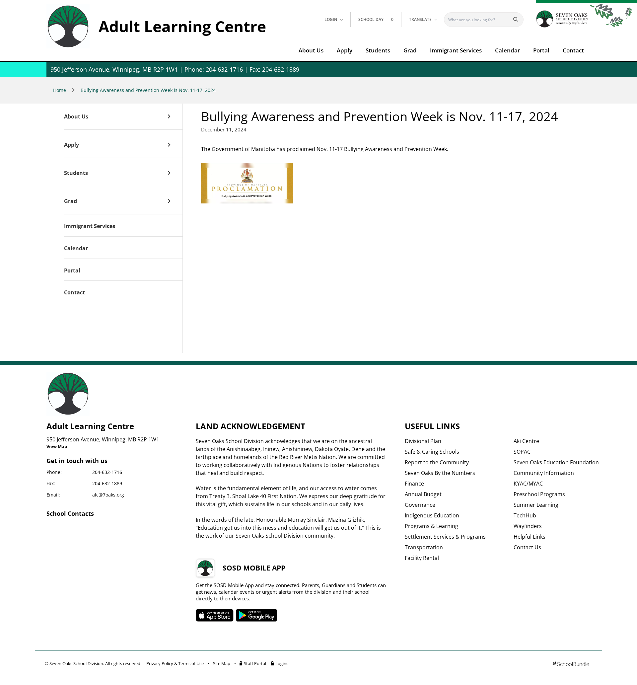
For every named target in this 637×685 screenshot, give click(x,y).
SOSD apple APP (215, 615)
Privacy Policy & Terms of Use (175, 663)
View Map (56, 446)
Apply (344, 50)
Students (378, 50)
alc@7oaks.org (108, 495)
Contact (573, 50)
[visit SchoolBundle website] (571, 664)
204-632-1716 (107, 472)
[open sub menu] (169, 116)
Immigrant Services (456, 50)
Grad (410, 50)
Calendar (507, 50)
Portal (541, 50)
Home (59, 90)
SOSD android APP (256, 615)
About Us (311, 50)
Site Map (221, 663)
